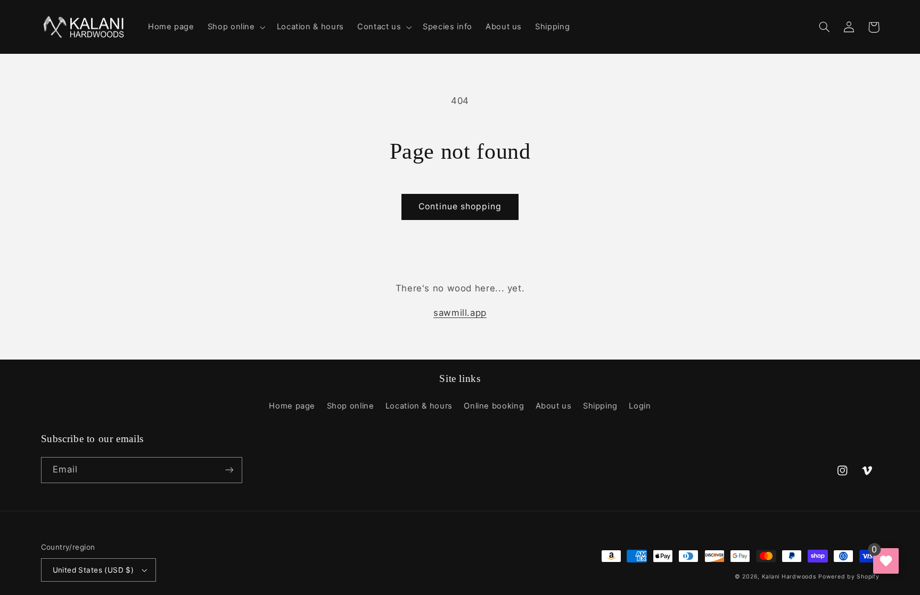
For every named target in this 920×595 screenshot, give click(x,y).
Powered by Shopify (848, 576)
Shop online (350, 406)
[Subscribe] (229, 470)
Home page (292, 406)
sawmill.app (460, 312)
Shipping (600, 406)
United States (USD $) (93, 570)
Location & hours (419, 406)
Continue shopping (460, 206)
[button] (235, 27)
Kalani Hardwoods (789, 576)
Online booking (494, 406)
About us (554, 406)
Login (640, 406)
